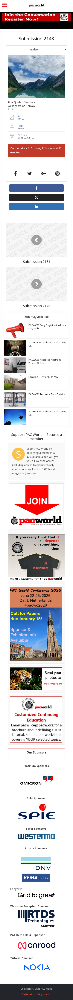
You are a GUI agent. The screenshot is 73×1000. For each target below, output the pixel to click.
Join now (30, 473)
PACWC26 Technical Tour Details (46, 394)
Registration (29, 994)
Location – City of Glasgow (43, 377)
